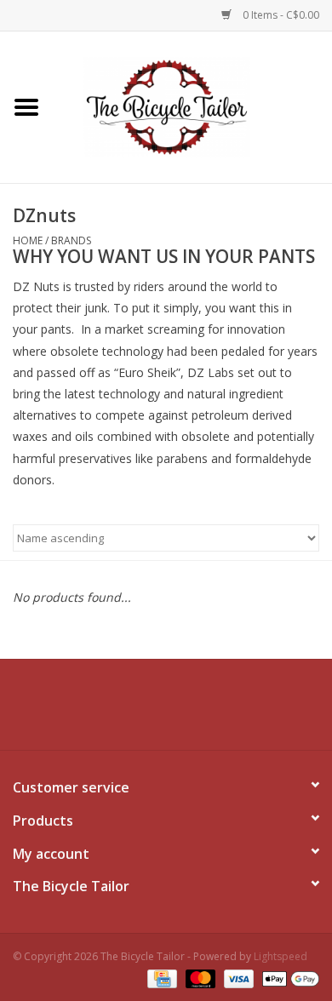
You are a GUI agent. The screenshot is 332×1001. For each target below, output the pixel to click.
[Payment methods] (160, 977)
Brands (71, 240)
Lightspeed (280, 956)
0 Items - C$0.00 (279, 15)
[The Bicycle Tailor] (192, 106)
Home (28, 240)
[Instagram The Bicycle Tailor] (242, 710)
